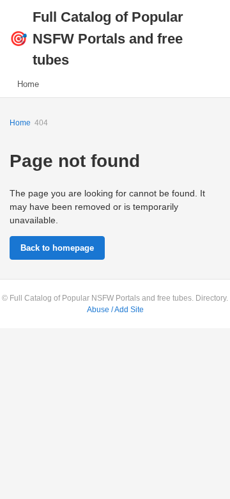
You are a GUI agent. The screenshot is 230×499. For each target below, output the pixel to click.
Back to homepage (57, 248)
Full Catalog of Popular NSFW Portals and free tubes (96, 38)
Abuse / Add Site (115, 309)
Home (28, 84)
